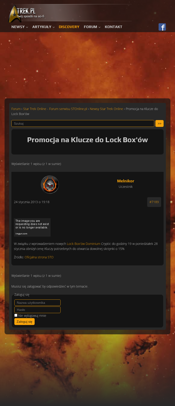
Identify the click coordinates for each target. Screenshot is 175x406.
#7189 (154, 202)
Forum (90, 27)
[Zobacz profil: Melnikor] (50, 183)
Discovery (69, 27)
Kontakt (113, 27)
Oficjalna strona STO (39, 257)
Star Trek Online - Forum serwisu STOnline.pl (55, 109)
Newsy (18, 27)
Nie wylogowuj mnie (32, 315)
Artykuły (41, 27)
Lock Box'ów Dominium (83, 243)
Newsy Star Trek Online (106, 109)
